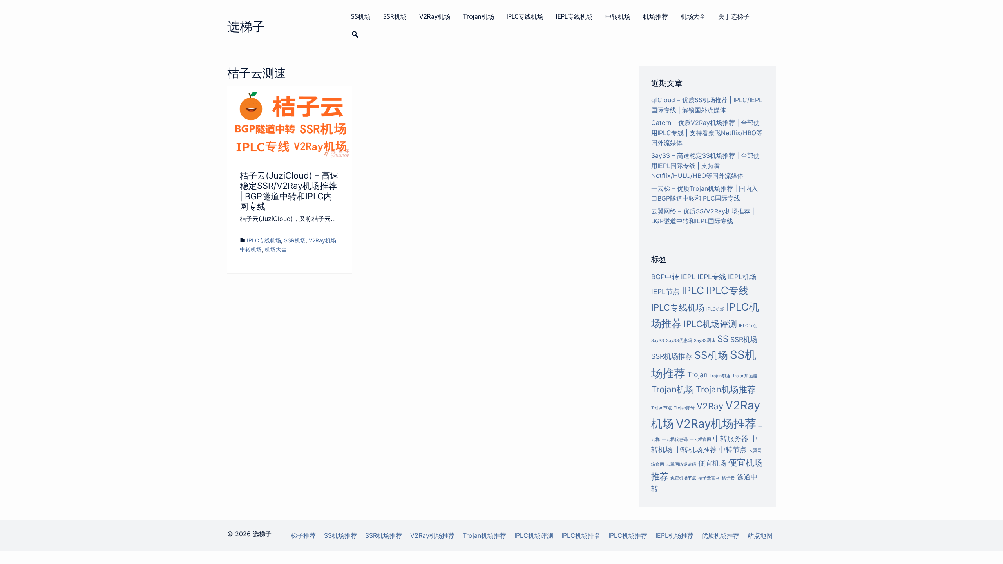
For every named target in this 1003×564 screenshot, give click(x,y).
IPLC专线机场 (525, 16)
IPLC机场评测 (710, 323)
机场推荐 (655, 16)
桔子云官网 (709, 478)
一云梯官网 (700, 439)
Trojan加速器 (744, 375)
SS (722, 338)
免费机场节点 (683, 478)
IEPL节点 (665, 291)
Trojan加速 (720, 375)
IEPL (688, 277)
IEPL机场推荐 (674, 535)
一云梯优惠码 (675, 439)
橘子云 (728, 478)
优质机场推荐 (720, 535)
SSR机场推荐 (671, 356)
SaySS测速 (704, 340)
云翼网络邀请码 (681, 464)
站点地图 (760, 535)
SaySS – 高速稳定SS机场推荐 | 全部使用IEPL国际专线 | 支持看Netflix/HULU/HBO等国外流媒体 (705, 165)
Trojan (697, 375)
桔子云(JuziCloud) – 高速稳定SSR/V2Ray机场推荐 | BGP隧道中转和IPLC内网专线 (289, 191)
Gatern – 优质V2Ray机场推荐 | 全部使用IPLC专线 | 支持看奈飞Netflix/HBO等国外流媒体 (706, 132)
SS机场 (361, 16)
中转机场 (617, 16)
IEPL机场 (742, 277)
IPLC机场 (715, 309)
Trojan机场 (478, 16)
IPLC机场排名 (580, 535)
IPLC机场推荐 (627, 535)
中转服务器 (730, 438)
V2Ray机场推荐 (716, 423)
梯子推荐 (303, 535)
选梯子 (246, 26)
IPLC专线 (727, 290)
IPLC (693, 290)
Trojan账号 (684, 407)
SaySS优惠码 (679, 340)
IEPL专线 (711, 277)
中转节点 (733, 449)
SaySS (657, 340)
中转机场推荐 (695, 449)
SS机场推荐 (340, 535)
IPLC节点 (748, 325)
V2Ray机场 (434, 16)
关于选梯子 (734, 16)
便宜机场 (712, 463)
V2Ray (710, 406)
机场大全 (693, 16)
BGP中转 (665, 277)
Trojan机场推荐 (726, 389)
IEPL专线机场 (574, 16)
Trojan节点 (661, 407)
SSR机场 (395, 16)
